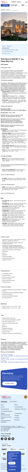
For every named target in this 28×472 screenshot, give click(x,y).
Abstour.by (3, 9)
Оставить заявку (9, 383)
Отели (7, 9)
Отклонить (12, 466)
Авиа (16, 404)
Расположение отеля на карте (10, 49)
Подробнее (12, 469)
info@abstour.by (5, 436)
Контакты (17, 420)
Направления (5, 409)
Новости (16, 417)
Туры (2, 404)
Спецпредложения (6, 411)
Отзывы (16, 415)
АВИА (22, 5)
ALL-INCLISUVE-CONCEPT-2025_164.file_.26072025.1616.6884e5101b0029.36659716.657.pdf (14, 355)
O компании (18, 413)
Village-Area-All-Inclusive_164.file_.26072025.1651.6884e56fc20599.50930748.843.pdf (14, 358)
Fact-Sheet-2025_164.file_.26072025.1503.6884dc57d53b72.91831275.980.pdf (14, 361)
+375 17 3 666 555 (6, 433)
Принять (11, 463)
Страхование (18, 407)
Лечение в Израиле (20, 409)
